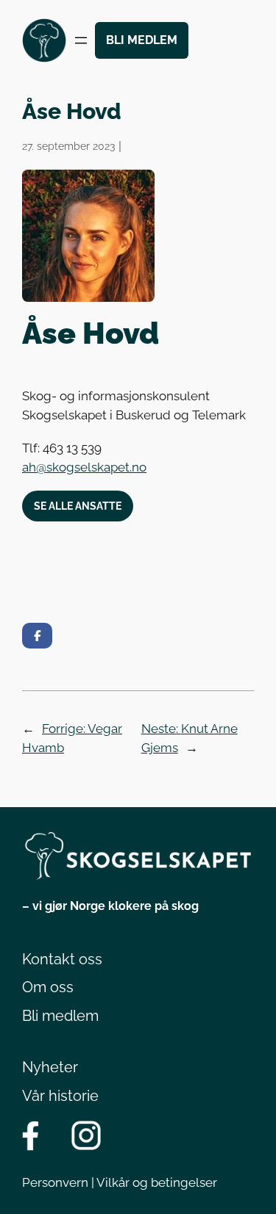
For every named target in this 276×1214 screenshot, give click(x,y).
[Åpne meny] (81, 40)
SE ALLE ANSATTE (77, 505)
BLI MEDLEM (141, 40)
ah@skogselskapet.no (84, 467)
